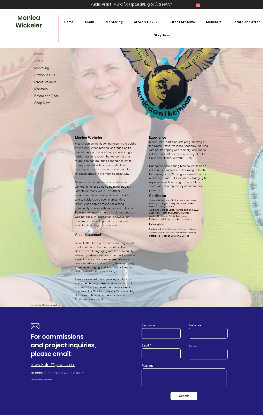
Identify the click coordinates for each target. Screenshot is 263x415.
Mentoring (41, 68)
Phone (192, 346)
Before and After (46, 96)
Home (38, 54)
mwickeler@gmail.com (53, 364)
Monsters (41, 89)
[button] (197, 4)
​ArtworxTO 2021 (46, 75)
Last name (195, 325)
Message (147, 365)
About (38, 61)
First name (148, 325)
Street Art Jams (45, 82)
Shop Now (42, 103)
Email (145, 345)
